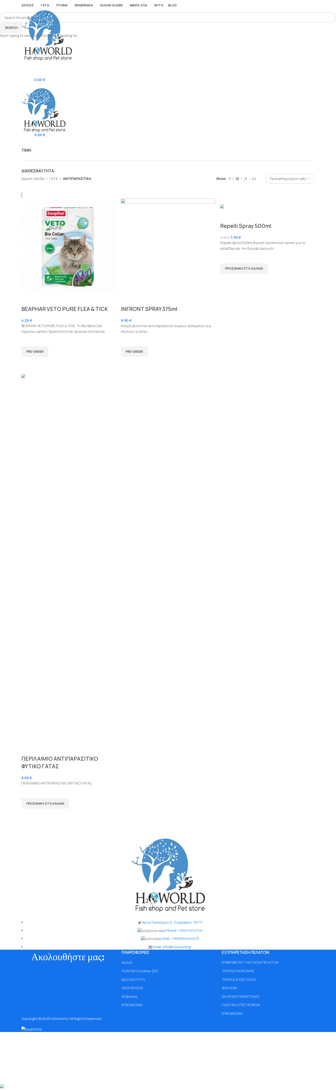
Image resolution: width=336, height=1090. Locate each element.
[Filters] (6, 1056)
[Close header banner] (6, 1038)
